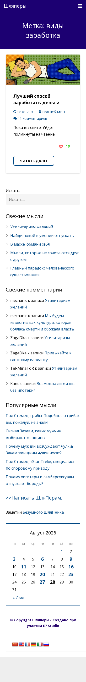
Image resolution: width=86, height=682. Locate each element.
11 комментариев (32, 118)
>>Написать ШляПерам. (34, 498)
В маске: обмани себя (30, 244)
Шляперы (15, 6)
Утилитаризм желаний (31, 227)
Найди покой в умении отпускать (42, 235)
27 (42, 582)
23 (71, 574)
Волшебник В (53, 112)
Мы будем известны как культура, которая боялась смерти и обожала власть (42, 322)
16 (71, 566)
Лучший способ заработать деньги (36, 99)
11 (23, 566)
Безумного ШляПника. (43, 512)
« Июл (18, 597)
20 (42, 574)
